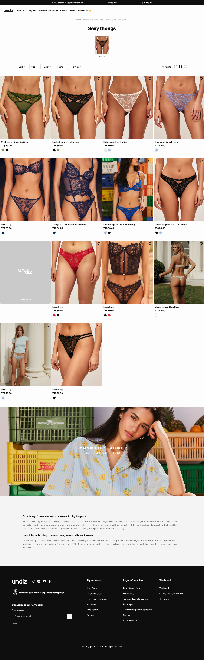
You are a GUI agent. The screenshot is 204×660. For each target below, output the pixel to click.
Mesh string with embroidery (14, 142)
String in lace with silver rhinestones (69, 224)
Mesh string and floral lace (167, 307)
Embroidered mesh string (115, 142)
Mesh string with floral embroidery (119, 224)
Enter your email (18, 610)
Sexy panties (123, 19)
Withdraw (91, 604)
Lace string (6, 224)
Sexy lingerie (111, 19)
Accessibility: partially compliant (137, 609)
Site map (127, 615)
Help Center (92, 588)
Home (78, 19)
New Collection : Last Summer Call (67, 2)
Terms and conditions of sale (136, 599)
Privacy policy (129, 604)
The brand (164, 588)
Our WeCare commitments (171, 593)
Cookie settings (130, 620)
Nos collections (97, 19)
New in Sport (146, 2)
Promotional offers (131, 588)
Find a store (92, 609)
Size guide (91, 615)
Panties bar (112, 2)
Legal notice (128, 593)
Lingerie (86, 19)
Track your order (94, 593)
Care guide (164, 599)
